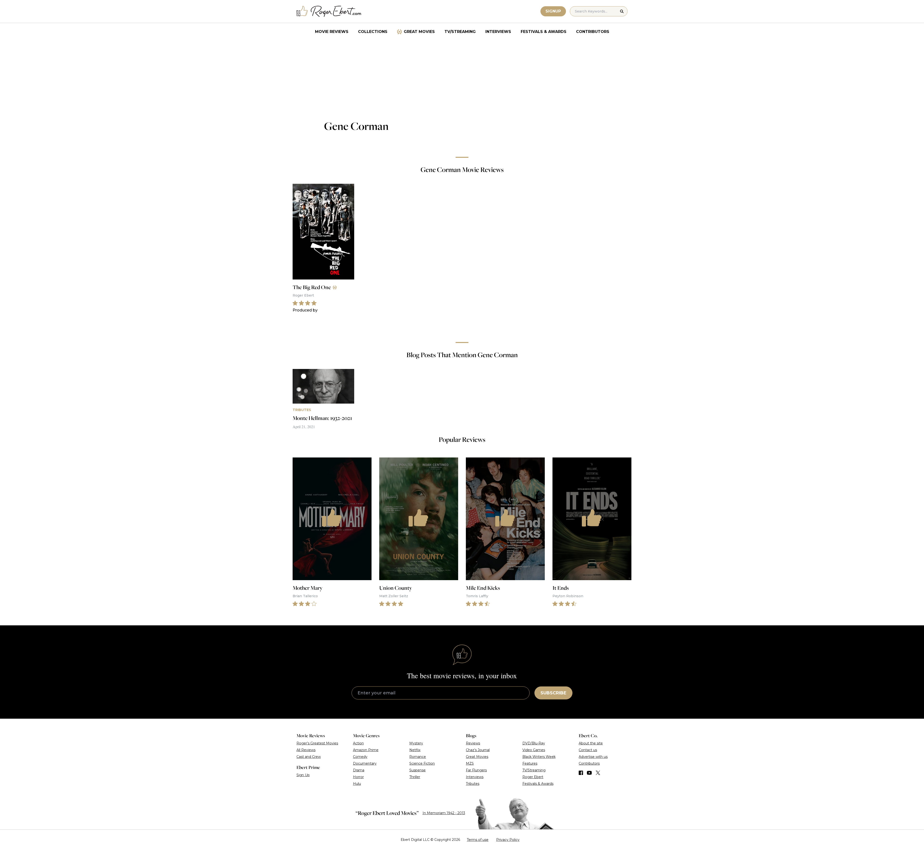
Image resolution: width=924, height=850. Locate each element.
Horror (358, 777)
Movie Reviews (331, 31)
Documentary (365, 763)
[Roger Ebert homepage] (328, 11)
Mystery (416, 743)
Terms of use (477, 839)
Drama (358, 770)
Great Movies (419, 31)
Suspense (417, 770)
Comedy (360, 757)
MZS (470, 763)
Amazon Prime (366, 750)
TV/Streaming (460, 31)
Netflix (414, 750)
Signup (553, 11)
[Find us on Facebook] (581, 773)
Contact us (588, 750)
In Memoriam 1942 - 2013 (444, 813)
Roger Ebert (532, 777)
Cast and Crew (308, 757)
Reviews (473, 743)
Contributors (592, 31)
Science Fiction (422, 763)
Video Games (533, 750)
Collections (372, 31)
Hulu (357, 783)
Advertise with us (593, 757)
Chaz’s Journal (478, 750)
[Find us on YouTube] (589, 773)
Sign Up (303, 775)
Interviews (498, 31)
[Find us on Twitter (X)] (598, 773)
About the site (591, 743)
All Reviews (305, 750)
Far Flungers (476, 770)
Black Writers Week (539, 757)
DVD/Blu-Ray (533, 743)
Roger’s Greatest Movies (317, 743)
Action (358, 743)
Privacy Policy (508, 839)
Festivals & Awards (543, 31)
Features (529, 763)
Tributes (472, 783)
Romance (417, 757)
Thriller (414, 777)
